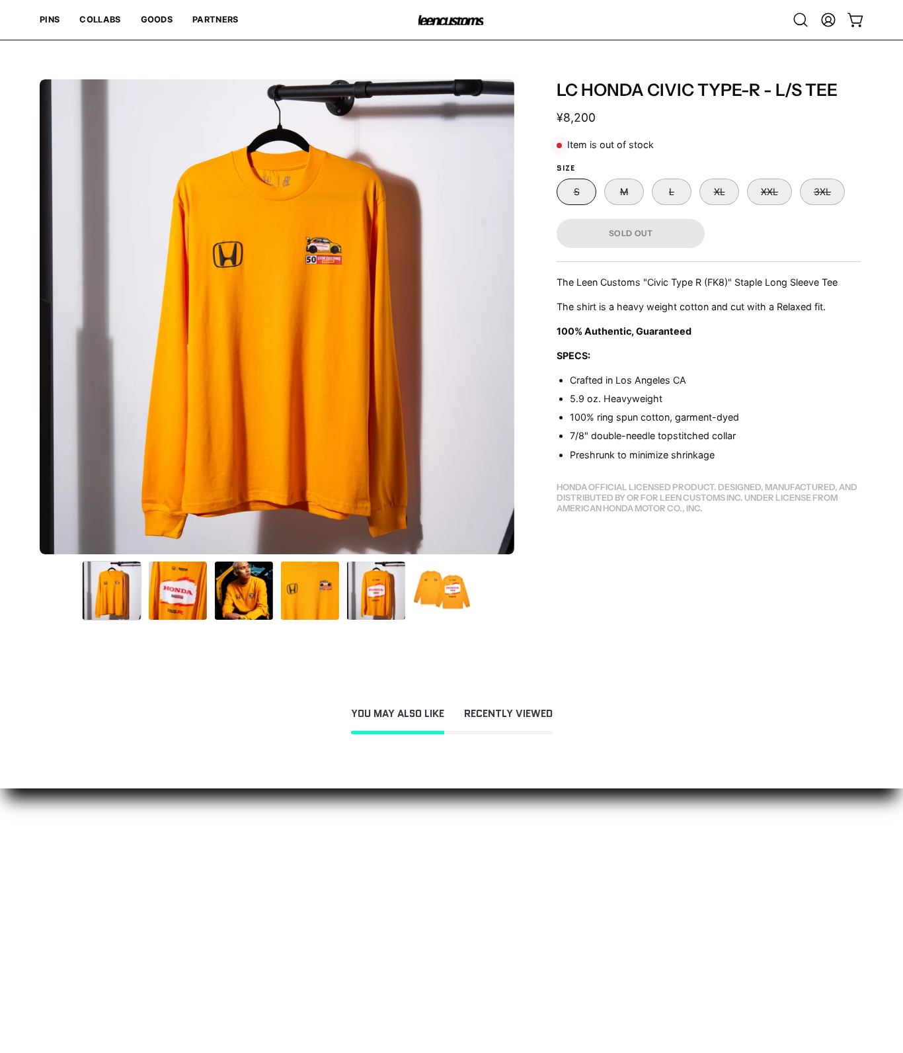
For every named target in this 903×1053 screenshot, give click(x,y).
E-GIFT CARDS (247, 882)
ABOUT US (237, 860)
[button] (49, 20)
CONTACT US (74, 860)
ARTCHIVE (236, 904)
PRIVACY (62, 904)
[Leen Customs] (451, 20)
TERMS (57, 926)
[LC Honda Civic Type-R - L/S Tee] (111, 590)
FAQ (49, 882)
